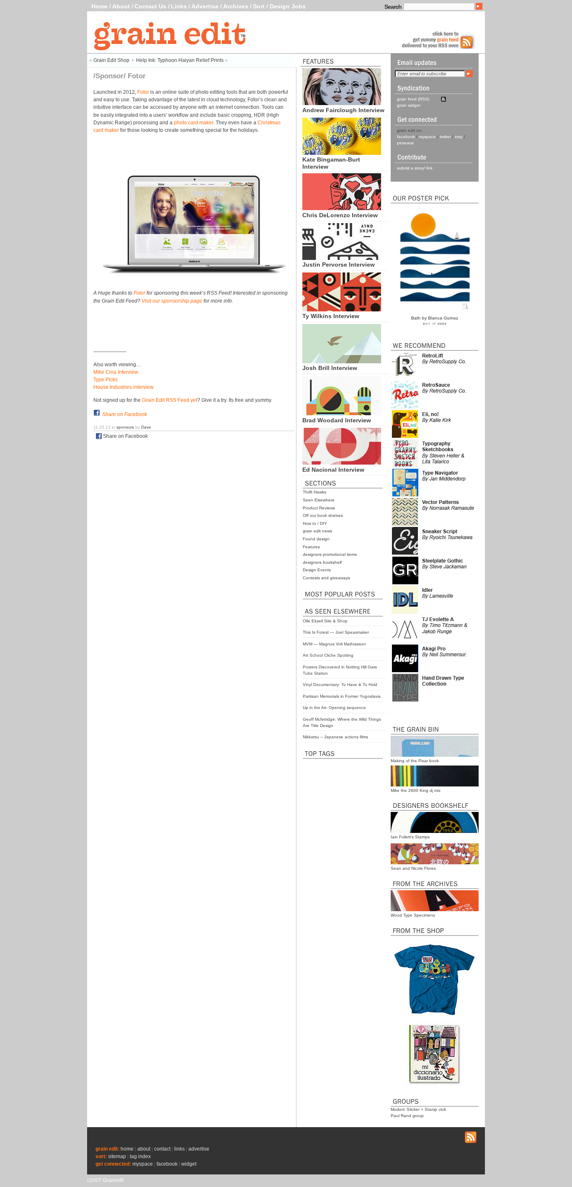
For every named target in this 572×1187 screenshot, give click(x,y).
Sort (259, 6)
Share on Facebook (124, 414)
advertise (198, 1149)
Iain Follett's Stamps (410, 837)
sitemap (117, 1156)
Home (99, 6)
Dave (146, 427)
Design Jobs (288, 6)
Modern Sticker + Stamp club (418, 1109)
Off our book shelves (323, 515)
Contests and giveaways (326, 578)
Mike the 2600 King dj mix (416, 790)
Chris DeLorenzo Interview (340, 215)
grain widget (408, 105)
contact (162, 1149)
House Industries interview (123, 387)
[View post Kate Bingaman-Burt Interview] (341, 152)
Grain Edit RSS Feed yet (169, 400)
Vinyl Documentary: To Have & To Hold (340, 684)
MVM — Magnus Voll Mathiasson (334, 644)
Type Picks (105, 380)
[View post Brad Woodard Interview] (341, 413)
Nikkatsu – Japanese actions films (335, 737)
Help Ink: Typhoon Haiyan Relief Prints (180, 60)
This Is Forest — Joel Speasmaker (336, 632)
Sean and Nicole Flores (413, 868)
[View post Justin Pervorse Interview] (341, 257)
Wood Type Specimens (413, 915)
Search (393, 6)
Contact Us (150, 6)
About (121, 6)
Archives (235, 6)
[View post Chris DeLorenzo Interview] (341, 208)
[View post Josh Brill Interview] (341, 361)
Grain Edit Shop (111, 60)
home (127, 1149)
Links (179, 6)
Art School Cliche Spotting (328, 655)
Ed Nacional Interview (333, 469)
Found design (316, 539)
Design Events (317, 570)
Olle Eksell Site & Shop (325, 621)
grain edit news (317, 531)
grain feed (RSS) (413, 99)
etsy (459, 136)
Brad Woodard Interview (336, 420)
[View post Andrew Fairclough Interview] (341, 103)
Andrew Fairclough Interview (343, 110)
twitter (445, 136)
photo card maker (193, 123)
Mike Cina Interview (115, 372)
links (179, 1149)
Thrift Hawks (314, 492)
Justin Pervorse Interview (338, 264)
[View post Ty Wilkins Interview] (341, 309)
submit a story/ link (415, 168)
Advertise (205, 6)
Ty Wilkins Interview (330, 316)
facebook (406, 136)
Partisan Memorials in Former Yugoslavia (342, 696)
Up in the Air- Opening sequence (334, 707)
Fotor (143, 92)
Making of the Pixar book (415, 760)
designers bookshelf (322, 562)
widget (188, 1164)
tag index (140, 1156)
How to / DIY (315, 523)
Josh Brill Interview (329, 368)
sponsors (125, 427)
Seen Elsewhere (319, 500)
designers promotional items (330, 554)
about (143, 1149)
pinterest (405, 143)
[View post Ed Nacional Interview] (341, 462)
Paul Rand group (407, 1115)
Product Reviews (319, 508)
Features (311, 547)
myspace (427, 136)
